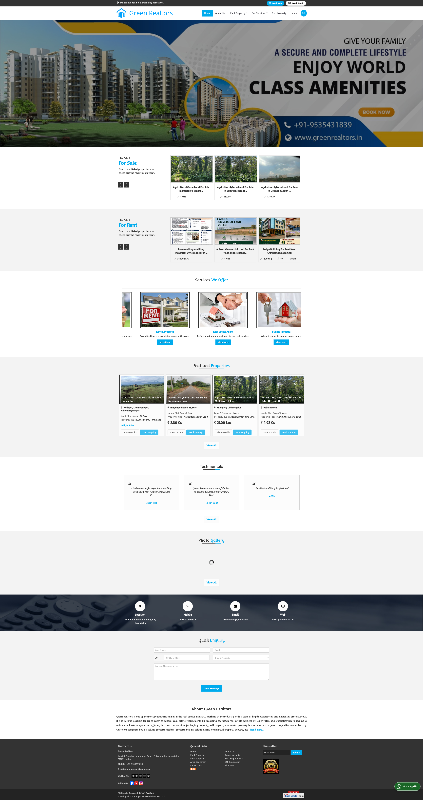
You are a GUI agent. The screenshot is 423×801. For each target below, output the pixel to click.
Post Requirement (234, 758)
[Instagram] (141, 783)
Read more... (257, 729)
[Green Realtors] (144, 13)
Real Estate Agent (151, 331)
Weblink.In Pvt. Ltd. (155, 796)
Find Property (237, 13)
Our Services (258, 13)
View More (151, 342)
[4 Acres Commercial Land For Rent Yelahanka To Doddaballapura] (191, 231)
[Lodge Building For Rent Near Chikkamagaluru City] (236, 231)
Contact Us (196, 765)
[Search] (304, 13)
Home (207, 13)
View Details (130, 432)
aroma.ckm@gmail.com (235, 619)
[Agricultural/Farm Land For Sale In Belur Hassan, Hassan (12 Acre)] (191, 169)
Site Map (229, 765)
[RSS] (193, 768)
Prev (120, 184)
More (294, 13)
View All (212, 445)
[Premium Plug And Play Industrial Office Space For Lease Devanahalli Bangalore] (280, 231)
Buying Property (209, 331)
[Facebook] (132, 783)
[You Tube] (136, 783)
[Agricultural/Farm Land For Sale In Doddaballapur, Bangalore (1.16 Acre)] (236, 169)
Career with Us (232, 754)
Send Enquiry (149, 432)
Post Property (279, 13)
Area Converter (198, 761)
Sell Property (267, 331)
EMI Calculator (232, 761)
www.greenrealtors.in (283, 619)
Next (126, 184)
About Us (220, 13)
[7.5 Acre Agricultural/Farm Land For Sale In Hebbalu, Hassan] (280, 169)
